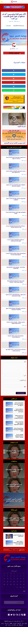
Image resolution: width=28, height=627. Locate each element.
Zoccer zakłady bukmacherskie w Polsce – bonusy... (19, 436)
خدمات (9, 625)
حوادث (2, 623)
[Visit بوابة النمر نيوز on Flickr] (24, 615)
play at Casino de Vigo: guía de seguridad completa (18, 423)
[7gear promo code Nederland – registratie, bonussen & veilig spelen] (14, 290)
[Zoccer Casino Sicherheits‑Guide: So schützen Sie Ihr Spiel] (14, 235)
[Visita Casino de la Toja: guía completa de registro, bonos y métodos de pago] (14, 153)
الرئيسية (26, 623)
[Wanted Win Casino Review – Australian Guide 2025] (14, 263)
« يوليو (24, 591)
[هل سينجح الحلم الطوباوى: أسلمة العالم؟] (9, 536)
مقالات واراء (14, 625)
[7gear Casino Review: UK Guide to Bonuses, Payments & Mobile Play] (14, 304)
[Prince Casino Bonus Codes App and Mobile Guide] (14, 208)
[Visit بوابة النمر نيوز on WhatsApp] (19, 615)
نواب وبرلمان (6, 623)
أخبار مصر (14, 623)
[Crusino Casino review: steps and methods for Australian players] (14, 249)
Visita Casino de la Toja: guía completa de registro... (18, 404)
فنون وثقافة (20, 625)
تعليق (25, 361)
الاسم (24, 375)
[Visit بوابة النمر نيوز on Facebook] (9, 615)
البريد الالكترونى (23, 380)
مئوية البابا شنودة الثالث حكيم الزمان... (14, 519)
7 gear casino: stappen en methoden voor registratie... (18, 542)
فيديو (17, 625)
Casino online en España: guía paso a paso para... (18, 410)
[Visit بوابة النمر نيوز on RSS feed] (17, 615)
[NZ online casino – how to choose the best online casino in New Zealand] (14, 345)
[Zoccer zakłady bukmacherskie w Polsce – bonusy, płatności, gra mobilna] (14, 221)
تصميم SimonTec (7, 621)
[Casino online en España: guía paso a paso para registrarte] (14, 166)
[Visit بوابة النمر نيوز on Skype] (22, 615)
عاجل (23, 623)
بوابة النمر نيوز (12, 49)
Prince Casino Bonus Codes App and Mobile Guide (18, 429)
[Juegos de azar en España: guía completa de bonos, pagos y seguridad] (14, 180)
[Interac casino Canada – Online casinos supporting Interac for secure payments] (14, 317)
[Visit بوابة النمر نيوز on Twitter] (11, 615)
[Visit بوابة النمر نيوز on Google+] (14, 615)
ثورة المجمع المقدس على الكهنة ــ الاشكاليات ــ (14, 451)
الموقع (25, 386)
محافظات (10, 623)
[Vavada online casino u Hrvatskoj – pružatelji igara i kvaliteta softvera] (14, 331)
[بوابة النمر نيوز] (14, 1)
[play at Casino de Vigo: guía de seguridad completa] (14, 194)
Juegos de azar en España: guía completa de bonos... (18, 417)
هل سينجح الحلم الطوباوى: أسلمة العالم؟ (18, 535)
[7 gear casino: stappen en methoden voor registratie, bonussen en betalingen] (9, 542)
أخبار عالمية (19, 623)
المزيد (6, 625)
